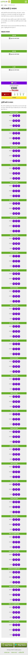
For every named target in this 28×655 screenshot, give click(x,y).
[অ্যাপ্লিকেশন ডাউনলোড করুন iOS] (7, 645)
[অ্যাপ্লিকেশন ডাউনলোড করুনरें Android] (20, 645)
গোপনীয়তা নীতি (21, 652)
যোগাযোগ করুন (6, 652)
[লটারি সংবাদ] (5, 1)
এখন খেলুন (14, 97)
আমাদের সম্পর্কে (14, 652)
